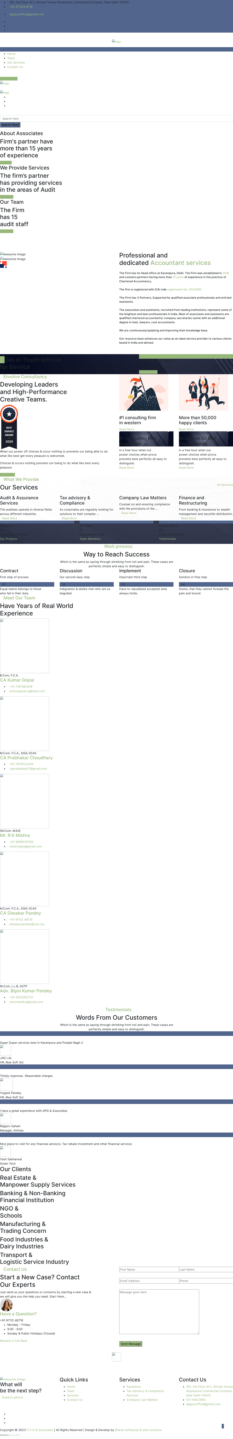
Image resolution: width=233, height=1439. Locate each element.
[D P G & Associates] (116, 41)
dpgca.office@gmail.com (26, 14)
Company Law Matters (142, 1399)
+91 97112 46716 (21, 919)
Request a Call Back (13, 1340)
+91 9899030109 (21, 842)
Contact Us (15, 67)
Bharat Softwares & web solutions (138, 1430)
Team (11, 58)
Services (73, 1395)
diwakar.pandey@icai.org (26, 924)
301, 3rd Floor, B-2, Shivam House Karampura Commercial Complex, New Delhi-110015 (209, 1391)
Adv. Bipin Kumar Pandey (26, 990)
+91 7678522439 (21, 764)
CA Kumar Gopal (17, 680)
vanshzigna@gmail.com (25, 846)
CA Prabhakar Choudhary (26, 757)
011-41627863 (196, 1399)
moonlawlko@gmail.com (26, 1002)
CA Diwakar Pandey (20, 913)
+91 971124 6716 (21, 7)
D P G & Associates (39, 1430)
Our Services (16, 62)
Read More (126, 429)
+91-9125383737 (21, 997)
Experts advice (12, 1397)
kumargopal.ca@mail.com (27, 691)
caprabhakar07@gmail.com (28, 768)
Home (11, 54)
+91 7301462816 (20, 686)
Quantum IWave (14, 1435)
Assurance (134, 1386)
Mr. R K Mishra (15, 835)
